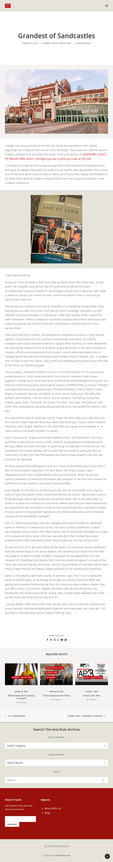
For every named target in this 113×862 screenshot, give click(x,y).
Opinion (54, 43)
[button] (106, 6)
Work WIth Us (53, 808)
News (47, 43)
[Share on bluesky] (61, 639)
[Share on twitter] (51, 639)
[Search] (56, 780)
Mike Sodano (85, 43)
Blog (47, 812)
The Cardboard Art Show (27, 695)
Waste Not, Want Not (97, 695)
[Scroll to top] (107, 856)
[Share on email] (65, 639)
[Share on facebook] (47, 639)
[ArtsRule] (8, 6)
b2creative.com (63, 855)
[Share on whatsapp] (58, 639)
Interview (21, 677)
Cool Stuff (29, 668)
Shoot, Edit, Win (62, 695)
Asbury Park (65, 43)
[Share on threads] (54, 639)
